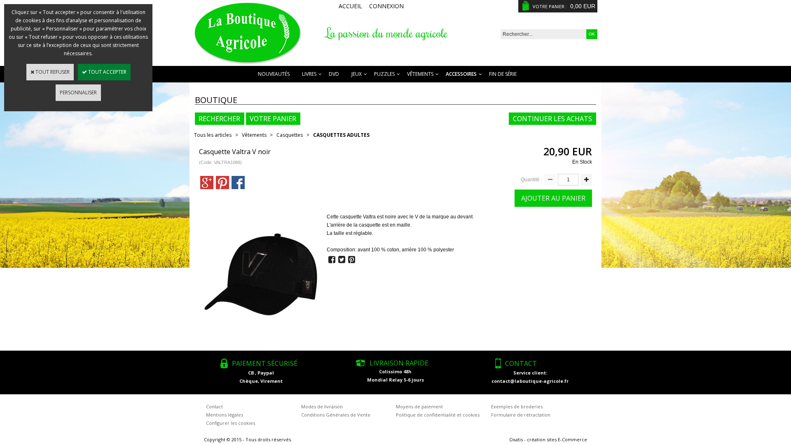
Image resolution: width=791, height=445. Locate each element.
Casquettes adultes (341, 134)
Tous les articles (213, 134)
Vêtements (420, 73)
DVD (334, 73)
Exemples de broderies (517, 406)
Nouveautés (274, 73)
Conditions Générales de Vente (335, 415)
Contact (214, 406)
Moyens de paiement (419, 406)
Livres (309, 73)
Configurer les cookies (230, 423)
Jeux (356, 73)
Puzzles (384, 73)
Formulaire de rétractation (520, 415)
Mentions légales (224, 415)
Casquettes (289, 134)
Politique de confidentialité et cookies (438, 415)
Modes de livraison (322, 406)
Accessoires (461, 73)
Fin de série (503, 73)
